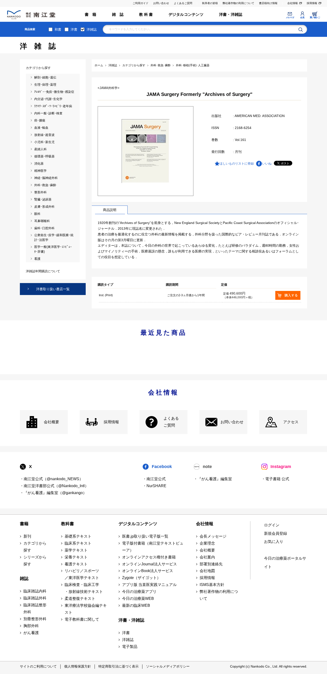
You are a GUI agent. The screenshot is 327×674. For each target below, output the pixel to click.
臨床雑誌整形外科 (34, 608)
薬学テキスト (76, 550)
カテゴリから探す (34, 546)
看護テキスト (76, 564)
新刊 (27, 536)
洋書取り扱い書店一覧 (53, 289)
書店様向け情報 (268, 3)
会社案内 (207, 557)
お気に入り (273, 542)
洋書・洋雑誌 (230, 14)
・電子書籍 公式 (275, 479)
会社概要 (51, 422)
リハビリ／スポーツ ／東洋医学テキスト (82, 574)
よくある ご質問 (171, 421)
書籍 (24, 523)
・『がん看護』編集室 (213, 479)
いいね (266, 163)
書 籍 (90, 14)
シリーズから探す (34, 560)
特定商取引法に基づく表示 (118, 666)
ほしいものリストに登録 (237, 163)
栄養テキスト (76, 557)
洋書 (74, 29)
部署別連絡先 (211, 564)
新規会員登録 (275, 533)
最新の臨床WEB (136, 605)
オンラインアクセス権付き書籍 (149, 557)
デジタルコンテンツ (186, 14)
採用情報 (312, 3)
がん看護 (31, 633)
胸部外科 (31, 626)
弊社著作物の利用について (238, 3)
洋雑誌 (92, 29)
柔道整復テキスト (80, 598)
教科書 (67, 523)
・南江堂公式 (154, 479)
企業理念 (207, 543)
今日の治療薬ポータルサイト (285, 562)
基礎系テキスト (78, 536)
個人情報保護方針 (77, 666)
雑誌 (24, 578)
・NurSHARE (154, 486)
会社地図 (207, 571)
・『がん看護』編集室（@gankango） (53, 493)
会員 (302, 17)
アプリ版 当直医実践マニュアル (149, 585)
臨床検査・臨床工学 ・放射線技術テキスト (84, 588)
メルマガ (290, 17)
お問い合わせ (161, 3)
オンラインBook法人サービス (147, 571)
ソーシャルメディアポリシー (168, 666)
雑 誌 (118, 14)
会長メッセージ (213, 536)
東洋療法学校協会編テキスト (86, 608)
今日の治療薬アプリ (139, 592)
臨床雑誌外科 (34, 598)
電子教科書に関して (82, 619)
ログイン (271, 525)
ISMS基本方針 (212, 585)
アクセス (291, 422)
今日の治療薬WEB (138, 598)
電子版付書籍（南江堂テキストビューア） (152, 546)
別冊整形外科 (34, 619)
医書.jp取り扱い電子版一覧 (145, 536)
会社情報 (292, 3)
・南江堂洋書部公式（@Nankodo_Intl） (54, 486)
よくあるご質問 (183, 3)
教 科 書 (146, 14)
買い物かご (315, 17)
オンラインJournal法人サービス (149, 564)
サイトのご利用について (38, 666)
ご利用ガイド (140, 3)
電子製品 (129, 647)
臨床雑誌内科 (34, 591)
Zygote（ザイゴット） (141, 578)
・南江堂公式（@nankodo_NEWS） (51, 479)
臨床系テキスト (78, 543)
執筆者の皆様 (210, 3)
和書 (58, 29)
